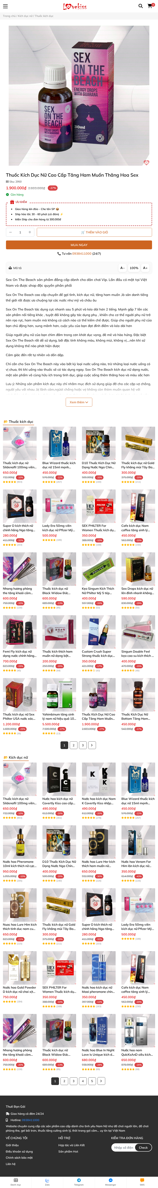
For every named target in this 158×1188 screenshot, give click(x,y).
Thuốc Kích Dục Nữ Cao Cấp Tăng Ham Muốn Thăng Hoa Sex (98, 718)
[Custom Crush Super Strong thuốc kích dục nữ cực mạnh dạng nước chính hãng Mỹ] (99, 632)
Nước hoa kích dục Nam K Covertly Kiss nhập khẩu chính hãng (99, 803)
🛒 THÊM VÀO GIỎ (94, 232)
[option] (79, 96)
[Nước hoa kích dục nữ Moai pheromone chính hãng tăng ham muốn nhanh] (99, 968)
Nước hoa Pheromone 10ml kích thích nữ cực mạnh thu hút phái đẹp (19, 866)
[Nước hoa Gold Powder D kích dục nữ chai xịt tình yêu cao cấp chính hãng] (20, 968)
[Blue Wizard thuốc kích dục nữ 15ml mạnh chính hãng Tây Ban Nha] (59, 443)
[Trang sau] (92, 745)
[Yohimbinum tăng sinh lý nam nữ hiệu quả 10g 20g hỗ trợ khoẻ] (59, 695)
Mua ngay (79, 245)
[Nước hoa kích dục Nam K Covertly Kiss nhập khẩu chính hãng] (99, 779)
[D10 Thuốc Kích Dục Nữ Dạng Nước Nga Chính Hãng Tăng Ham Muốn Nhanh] (99, 443)
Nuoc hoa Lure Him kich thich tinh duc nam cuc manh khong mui (20, 929)
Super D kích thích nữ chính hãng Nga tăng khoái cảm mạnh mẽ (18, 530)
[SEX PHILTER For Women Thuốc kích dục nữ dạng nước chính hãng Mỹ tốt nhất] (99, 506)
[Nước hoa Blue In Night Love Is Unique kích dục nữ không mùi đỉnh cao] (99, 1030)
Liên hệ (10, 1164)
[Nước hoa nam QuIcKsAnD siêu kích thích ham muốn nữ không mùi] (138, 1030)
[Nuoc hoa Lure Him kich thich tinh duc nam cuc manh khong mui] (20, 905)
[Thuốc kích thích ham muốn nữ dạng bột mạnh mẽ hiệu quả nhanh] (59, 632)
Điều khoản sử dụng (19, 1151)
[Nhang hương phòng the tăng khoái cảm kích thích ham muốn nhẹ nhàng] (20, 569)
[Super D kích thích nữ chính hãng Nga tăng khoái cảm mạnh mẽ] (20, 506)
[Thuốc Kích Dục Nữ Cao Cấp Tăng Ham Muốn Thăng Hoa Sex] (79, 96)
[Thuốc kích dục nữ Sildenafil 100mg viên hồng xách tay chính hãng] (20, 443)
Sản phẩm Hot (68, 1151)
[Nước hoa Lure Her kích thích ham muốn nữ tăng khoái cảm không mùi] (99, 842)
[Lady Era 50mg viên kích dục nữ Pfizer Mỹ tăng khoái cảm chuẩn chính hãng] (59, 506)
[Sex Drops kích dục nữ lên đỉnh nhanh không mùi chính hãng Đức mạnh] (138, 569)
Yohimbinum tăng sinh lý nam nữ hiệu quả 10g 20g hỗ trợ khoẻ (59, 718)
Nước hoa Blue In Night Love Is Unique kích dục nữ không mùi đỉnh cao (98, 1054)
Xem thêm (77, 402)
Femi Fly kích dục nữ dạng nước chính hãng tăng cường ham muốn (19, 656)
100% (134, 268)
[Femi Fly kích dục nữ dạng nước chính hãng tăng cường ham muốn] (20, 632)
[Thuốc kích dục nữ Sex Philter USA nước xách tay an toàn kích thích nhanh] (20, 695)
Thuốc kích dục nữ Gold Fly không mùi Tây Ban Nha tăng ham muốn (137, 467)
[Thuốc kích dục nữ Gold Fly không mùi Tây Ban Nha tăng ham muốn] (138, 443)
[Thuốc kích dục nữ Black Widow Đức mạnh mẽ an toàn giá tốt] (59, 569)
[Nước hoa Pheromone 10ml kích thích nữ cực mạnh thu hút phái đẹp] (20, 842)
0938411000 (82, 253)
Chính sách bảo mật (19, 1157)
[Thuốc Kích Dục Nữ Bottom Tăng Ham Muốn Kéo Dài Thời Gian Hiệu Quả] (138, 695)
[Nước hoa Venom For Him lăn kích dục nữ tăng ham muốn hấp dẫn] (138, 842)
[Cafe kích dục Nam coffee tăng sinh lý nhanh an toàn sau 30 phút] (138, 506)
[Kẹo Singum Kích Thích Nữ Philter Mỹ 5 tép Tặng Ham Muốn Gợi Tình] (99, 569)
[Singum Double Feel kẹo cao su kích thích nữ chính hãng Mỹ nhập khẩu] (138, 632)
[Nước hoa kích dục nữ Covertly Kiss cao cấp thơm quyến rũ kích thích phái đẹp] (59, 779)
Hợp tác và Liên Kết (71, 1145)
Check (143, 1147)
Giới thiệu (12, 1145)
